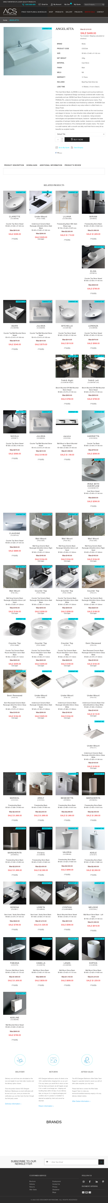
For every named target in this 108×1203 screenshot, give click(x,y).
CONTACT (100, 12)
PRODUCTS (59, 12)
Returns (32, 1187)
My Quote (77, 4)
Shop (51, 12)
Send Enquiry (78, 147)
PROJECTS (78, 12)
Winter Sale (90, 12)
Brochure (32, 1181)
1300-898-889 (29, 4)
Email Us (45, 4)
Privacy (54, 1187)
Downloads (31, 165)
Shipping (92, 36)
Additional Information (51, 165)
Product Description (14, 165)
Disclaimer (55, 1189)
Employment (56, 1181)
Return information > (46, 1106)
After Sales (33, 1189)
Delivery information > (13, 1103)
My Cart (67, 4)
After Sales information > (81, 1101)
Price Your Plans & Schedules (34, 12)
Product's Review (73, 165)
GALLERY (69, 12)
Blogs (54, 1192)
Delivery (32, 1184)
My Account (57, 4)
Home (5, 20)
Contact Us (47, 28)
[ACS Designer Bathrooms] (10, 12)
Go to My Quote (64, 147)
